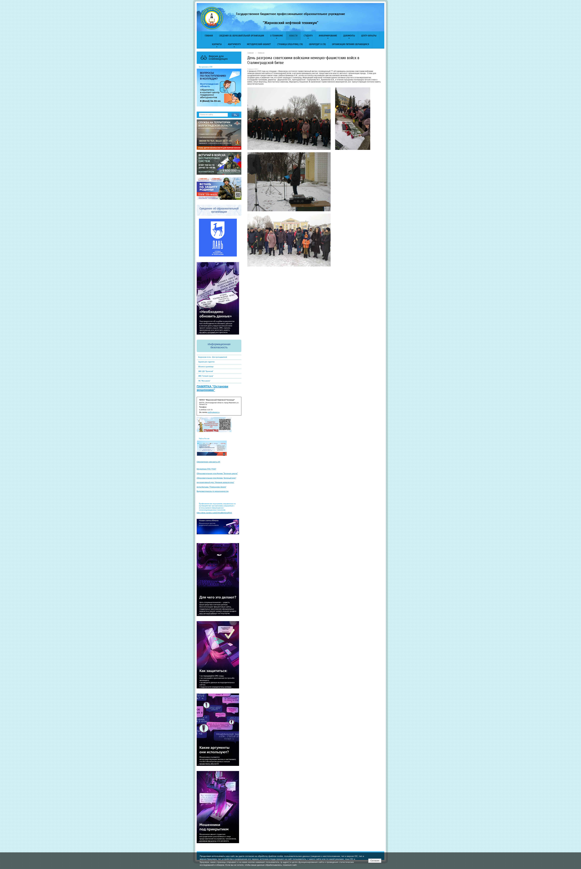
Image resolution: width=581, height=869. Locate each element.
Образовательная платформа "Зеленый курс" (216, 478)
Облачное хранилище (205, 367)
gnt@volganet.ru (213, 412)
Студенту (308, 35)
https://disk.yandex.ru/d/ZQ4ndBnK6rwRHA (214, 513)
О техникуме (276, 35)
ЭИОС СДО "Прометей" (205, 371)
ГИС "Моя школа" (204, 381)
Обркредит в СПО (317, 44)
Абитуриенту (234, 44)
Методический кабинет (259, 44)
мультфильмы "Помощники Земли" (211, 487)
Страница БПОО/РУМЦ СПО (290, 44)
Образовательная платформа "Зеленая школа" (217, 473)
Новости (293, 35)
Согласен (375, 860)
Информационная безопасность (219, 346)
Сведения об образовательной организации (241, 35)
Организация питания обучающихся (350, 44)
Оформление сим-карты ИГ (208, 462)
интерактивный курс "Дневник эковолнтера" (215, 482)
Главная (209, 35)
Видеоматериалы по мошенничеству (213, 491)
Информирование (328, 35)
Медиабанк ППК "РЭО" (206, 469)
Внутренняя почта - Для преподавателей (212, 357)
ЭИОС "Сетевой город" (205, 376)
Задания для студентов (206, 362)
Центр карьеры (368, 35)
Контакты (217, 44)
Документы (349, 35)
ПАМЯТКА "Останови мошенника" (212, 388)
